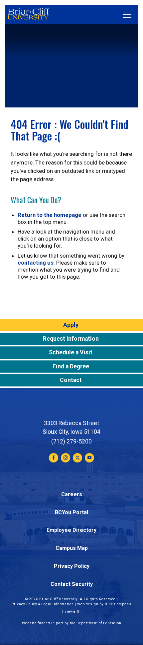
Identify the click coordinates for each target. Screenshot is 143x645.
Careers (71, 494)
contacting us (36, 262)
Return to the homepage (49, 215)
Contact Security (72, 584)
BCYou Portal (71, 512)
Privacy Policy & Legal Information (43, 604)
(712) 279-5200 (71, 441)
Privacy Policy (71, 566)
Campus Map (72, 548)
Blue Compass (118, 604)
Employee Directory (71, 530)
